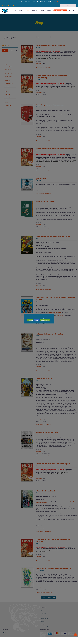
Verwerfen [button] (56, 2)
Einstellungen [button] (30, 320)
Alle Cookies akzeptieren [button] (44, 320)
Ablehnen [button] (37, 320)
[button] (73, 10)
